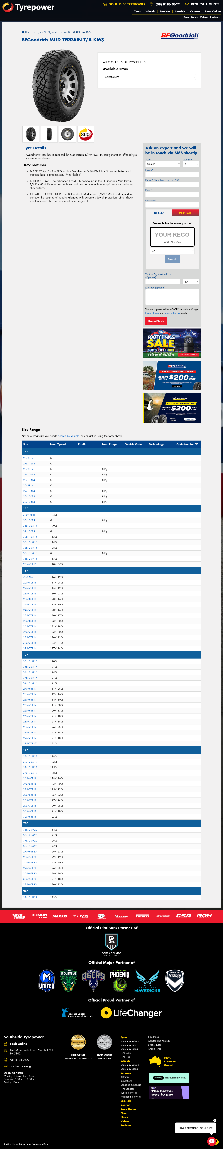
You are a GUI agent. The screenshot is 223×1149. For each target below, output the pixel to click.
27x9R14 (28, 458)
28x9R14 (28, 469)
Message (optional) (155, 287)
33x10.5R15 (30, 542)
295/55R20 (30, 862)
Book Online (213, 11)
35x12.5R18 (30, 762)
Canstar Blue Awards (159, 1040)
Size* (148, 159)
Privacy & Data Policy (21, 1144)
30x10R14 (29, 496)
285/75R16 (30, 637)
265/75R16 (30, 632)
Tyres (137, 11)
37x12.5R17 (30, 672)
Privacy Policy (152, 312)
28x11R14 (29, 480)
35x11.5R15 (30, 553)
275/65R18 (30, 783)
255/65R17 (30, 699)
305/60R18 (30, 811)
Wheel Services (129, 1092)
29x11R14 (29, 491)
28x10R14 (29, 474)
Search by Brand (129, 1049)
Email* (148, 190)
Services (165, 11)
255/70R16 (30, 615)
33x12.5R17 (30, 661)
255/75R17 (30, 705)
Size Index (153, 1036)
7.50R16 (28, 577)
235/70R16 (30, 593)
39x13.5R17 (30, 683)
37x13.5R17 (30, 677)
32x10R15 (29, 531)
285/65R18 (30, 794)
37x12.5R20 (30, 840)
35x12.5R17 (30, 666)
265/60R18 (30, 778)
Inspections (126, 1080)
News (194, 17)
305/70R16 (30, 643)
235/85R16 (30, 599)
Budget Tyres (154, 1044)
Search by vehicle (68, 436)
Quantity (187, 159)
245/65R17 (30, 688)
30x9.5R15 (29, 515)
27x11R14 (29, 463)
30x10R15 (29, 520)
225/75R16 (30, 588)
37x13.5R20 (30, 846)
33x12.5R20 (30, 829)
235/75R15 (30, 564)
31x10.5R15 (30, 525)
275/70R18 (30, 789)
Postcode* (150, 200)
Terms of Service (172, 312)
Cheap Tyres (154, 1048)
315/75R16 (30, 648)
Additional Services (131, 1096)
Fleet (186, 17)
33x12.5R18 (30, 756)
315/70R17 (30, 743)
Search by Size (128, 1045)
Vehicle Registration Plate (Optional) (158, 276)
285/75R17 (30, 732)
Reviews (215, 17)
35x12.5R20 (30, 835)
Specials (180, 11)
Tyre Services (127, 1088)
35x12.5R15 (30, 558)
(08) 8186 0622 (168, 4)
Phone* (162, 180)
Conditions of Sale (40, 1144)
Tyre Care (126, 1052)
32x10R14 (29, 502)
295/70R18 (30, 805)
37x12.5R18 (30, 767)
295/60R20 (30, 868)
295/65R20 (30, 873)
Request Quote (156, 321)
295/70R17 (30, 738)
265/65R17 (30, 710)
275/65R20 (30, 851)
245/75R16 (30, 610)
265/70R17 (30, 716)
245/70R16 (30, 604)
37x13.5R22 (30, 897)
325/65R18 (30, 816)
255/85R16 (30, 621)
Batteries (125, 1077)
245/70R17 (30, 694)
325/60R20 (30, 884)
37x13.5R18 (30, 773)
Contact (195, 11)
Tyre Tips (125, 1056)
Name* (149, 170)
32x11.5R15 (30, 536)
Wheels (150, 11)
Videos (204, 17)
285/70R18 (30, 800)
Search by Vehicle (130, 1041)
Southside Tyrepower (126, 4)
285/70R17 (30, 721)
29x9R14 (28, 485)
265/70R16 (30, 626)
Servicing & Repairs (131, 1084)
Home (27, 32)
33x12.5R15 (30, 547)
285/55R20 (30, 857)
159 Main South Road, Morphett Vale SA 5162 (32, 1051)
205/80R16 (30, 582)
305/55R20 (30, 879)
